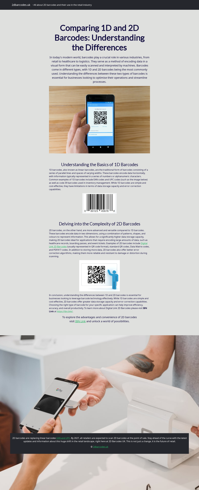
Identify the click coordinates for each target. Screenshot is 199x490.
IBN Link (80, 321)
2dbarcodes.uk (21, 5)
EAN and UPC (63, 438)
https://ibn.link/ (65, 311)
